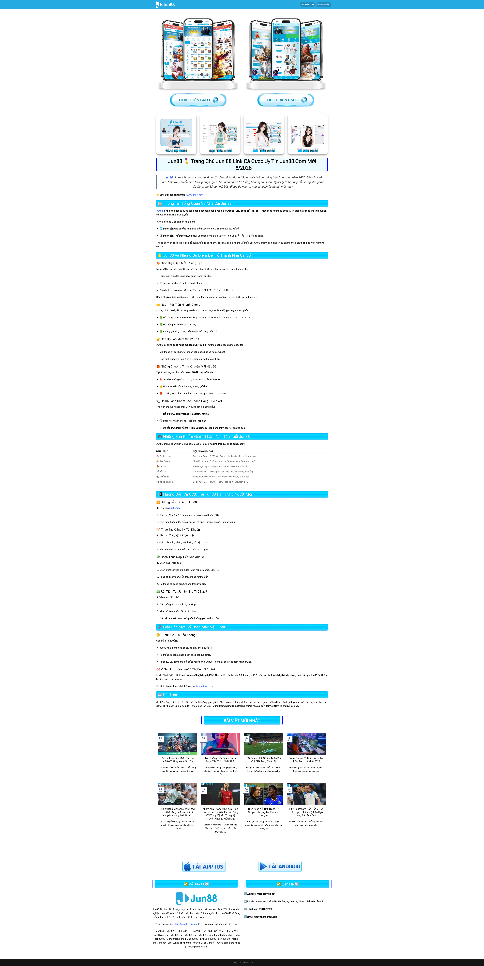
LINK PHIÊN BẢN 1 (307, 5)
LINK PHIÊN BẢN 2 (323, 5)
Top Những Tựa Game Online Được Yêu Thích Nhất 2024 (221, 760)
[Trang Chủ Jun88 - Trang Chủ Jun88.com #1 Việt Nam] (165, 4)
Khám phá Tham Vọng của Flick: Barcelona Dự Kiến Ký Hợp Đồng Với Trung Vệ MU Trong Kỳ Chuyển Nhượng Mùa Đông (220, 814)
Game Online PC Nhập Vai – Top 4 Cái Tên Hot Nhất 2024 (306, 760)
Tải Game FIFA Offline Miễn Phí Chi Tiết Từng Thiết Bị (263, 760)
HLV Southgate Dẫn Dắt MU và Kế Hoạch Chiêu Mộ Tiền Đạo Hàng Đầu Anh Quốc (306, 812)
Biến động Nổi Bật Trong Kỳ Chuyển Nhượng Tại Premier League (263, 812)
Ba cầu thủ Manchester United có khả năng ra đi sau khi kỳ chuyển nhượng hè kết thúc (178, 812)
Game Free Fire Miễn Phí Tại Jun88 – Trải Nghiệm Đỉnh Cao (177, 760)
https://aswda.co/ (205, 686)
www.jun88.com (194, 194)
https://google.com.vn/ (185, 924)
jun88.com (174, 508)
